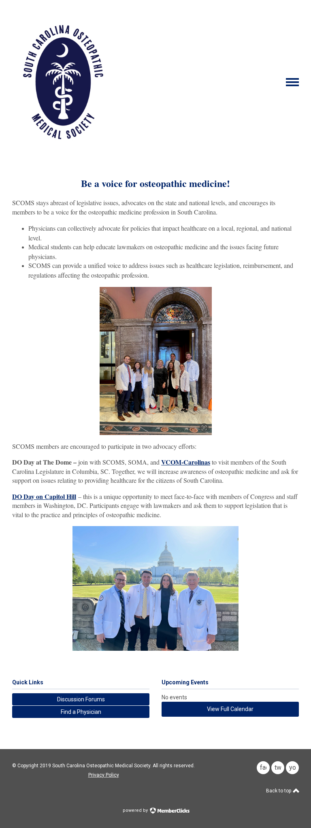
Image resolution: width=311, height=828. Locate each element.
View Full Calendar (230, 709)
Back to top (279, 791)
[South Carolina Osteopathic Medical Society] (63, 150)
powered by (136, 810)
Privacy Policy (103, 775)
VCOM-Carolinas (185, 462)
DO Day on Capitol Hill (44, 496)
